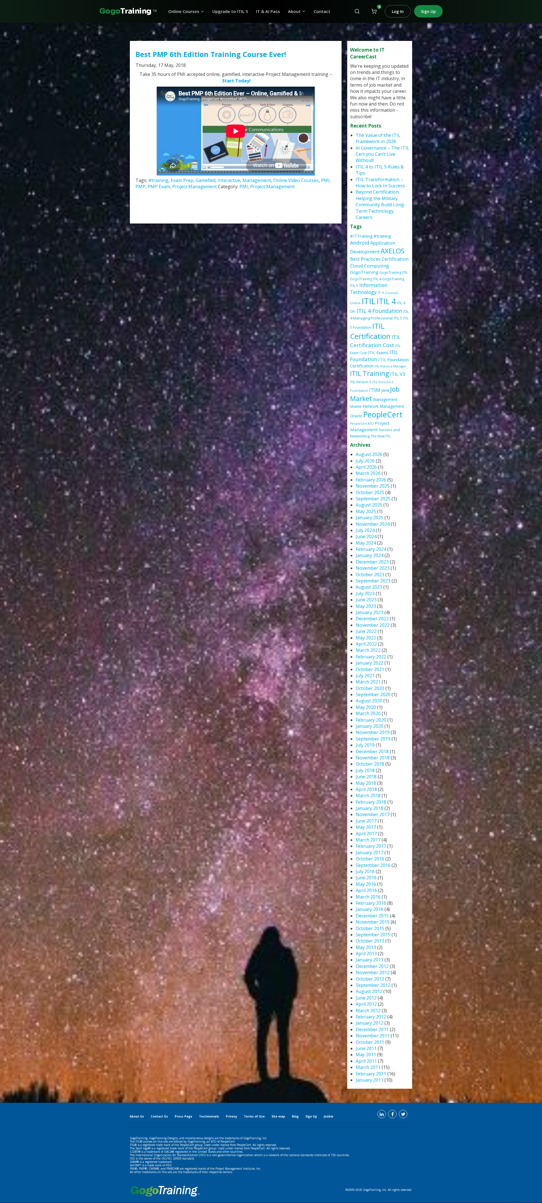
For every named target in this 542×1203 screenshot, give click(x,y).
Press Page (183, 1116)
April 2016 (366, 890)
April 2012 (366, 1004)
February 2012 (371, 1017)
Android (359, 242)
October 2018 (370, 764)
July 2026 (365, 461)
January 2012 (369, 1023)
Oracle (356, 415)
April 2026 (366, 467)
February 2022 (371, 657)
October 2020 (370, 688)
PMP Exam (159, 186)
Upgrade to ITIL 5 (230, 11)
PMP (140, 186)
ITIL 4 (386, 301)
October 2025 (370, 492)
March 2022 (368, 650)
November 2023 (373, 568)
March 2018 (368, 795)
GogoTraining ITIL (393, 272)
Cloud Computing (369, 265)
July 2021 (365, 675)
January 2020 (369, 726)
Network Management (383, 406)
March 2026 (368, 473)
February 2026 (371, 480)
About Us (137, 1116)
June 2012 (366, 998)
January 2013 (369, 960)
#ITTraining (361, 236)
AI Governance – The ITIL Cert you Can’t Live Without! (382, 154)
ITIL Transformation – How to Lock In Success (380, 182)
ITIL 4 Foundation (379, 311)
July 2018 (365, 770)
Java (385, 390)
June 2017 (366, 821)
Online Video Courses (296, 180)
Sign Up (428, 11)
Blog (295, 1116)
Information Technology (369, 288)
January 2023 (369, 612)
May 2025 (366, 511)
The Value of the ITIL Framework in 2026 (378, 138)
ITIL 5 (398, 318)
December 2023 (372, 562)
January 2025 (369, 517)
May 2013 (366, 947)
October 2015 (370, 928)
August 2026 (369, 454)
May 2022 (366, 638)
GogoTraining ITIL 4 (365, 279)
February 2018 (371, 802)
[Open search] (357, 11)
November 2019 (373, 732)
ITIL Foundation (374, 356)
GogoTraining (364, 272)
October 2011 (370, 1042)
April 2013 (366, 953)
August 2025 (369, 505)
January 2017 (369, 852)
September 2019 (373, 739)
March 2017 (368, 840)
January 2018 (369, 808)
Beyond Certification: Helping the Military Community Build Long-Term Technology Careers (381, 204)
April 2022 (366, 644)
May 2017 (366, 827)
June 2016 (366, 878)
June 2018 (366, 776)
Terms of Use (254, 1116)
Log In (398, 11)
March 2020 (368, 713)
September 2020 (373, 694)
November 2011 (373, 1036)
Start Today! (236, 81)
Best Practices (365, 259)
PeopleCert (383, 414)
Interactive (229, 180)
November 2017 (373, 814)
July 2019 (365, 745)
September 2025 (373, 499)
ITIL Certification (370, 331)
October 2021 (370, 669)
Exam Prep (182, 180)
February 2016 (371, 903)
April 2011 (366, 1061)
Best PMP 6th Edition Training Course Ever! (211, 54)
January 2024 (369, 555)
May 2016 (366, 884)
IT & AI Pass (268, 11)
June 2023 (366, 600)
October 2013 (370, 941)
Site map (278, 1116)
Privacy (231, 1116)
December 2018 (372, 751)
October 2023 (370, 574)
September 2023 (373, 581)
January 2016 (369, 909)
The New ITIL (381, 436)
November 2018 (373, 758)
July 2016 (365, 871)
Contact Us (159, 1116)
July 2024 (365, 530)
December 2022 (372, 618)
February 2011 (371, 1074)
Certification (395, 259)
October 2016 (370, 859)
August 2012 (369, 991)
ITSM (374, 390)
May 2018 (366, 783)
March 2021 (368, 682)
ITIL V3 (397, 374)
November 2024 (373, 524)
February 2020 (371, 720)
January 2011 (369, 1080)
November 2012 (373, 972)
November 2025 (373, 486)
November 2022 (373, 625)
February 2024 (371, 549)
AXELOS (393, 250)
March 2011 (368, 1067)
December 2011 (372, 1029)
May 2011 (366, 1054)
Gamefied (205, 180)
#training (158, 180)
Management (256, 180)
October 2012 (370, 979)
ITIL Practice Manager (390, 366)
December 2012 (372, 966)
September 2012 (373, 985)
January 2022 (369, 663)
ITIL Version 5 (360, 382)
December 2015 (372, 916)
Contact (322, 11)
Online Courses (183, 11)
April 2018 (366, 789)
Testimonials (209, 1116)
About (294, 11)
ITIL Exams (378, 352)
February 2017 (371, 846)
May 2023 (366, 606)
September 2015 (373, 935)
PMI (325, 180)
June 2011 (366, 1048)
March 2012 (368, 1010)
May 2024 (366, 543)
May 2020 (366, 707)
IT (379, 292)
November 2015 (373, 922)
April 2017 (366, 834)
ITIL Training (369, 373)
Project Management (194, 186)
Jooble (328, 1116)
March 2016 (368, 897)
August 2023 (369, 587)
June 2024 (366, 536)
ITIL (368, 301)
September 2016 (373, 865)
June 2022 (366, 631)
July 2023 (365, 593)
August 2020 (369, 701)
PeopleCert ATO (362, 424)
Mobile (356, 406)
